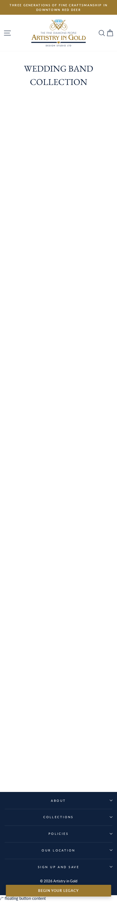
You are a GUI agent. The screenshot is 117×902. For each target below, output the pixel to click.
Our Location (58, 850)
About (58, 800)
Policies (58, 833)
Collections (58, 817)
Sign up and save (58, 867)
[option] (58, 7)
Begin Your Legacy (58, 890)
